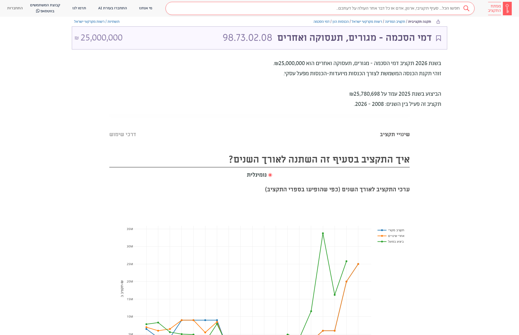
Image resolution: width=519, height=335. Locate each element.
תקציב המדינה (395, 21)
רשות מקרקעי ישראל (367, 21)
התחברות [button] (15, 8)
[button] (320, 8)
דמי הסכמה (321, 21)
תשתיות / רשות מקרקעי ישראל (97, 21)
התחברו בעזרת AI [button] (112, 8)
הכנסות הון (340, 21)
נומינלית (257, 175)
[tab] (395, 127)
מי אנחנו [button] (145, 8)
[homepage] (500, 8)
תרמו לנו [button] (79, 8)
